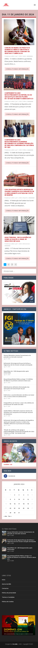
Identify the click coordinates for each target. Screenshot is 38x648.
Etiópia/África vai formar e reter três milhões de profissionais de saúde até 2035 (19, 403)
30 (14, 513)
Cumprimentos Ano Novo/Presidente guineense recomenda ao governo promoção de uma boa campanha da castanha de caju (19, 143)
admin (12, 56)
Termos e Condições (8, 597)
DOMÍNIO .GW (8, 464)
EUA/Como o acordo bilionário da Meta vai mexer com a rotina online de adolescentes (19, 395)
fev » (9, 516)
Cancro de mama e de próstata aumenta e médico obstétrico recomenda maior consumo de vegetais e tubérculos (17, 50)
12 (28, 499)
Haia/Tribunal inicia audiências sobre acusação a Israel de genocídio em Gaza (18, 239)
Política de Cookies (8, 601)
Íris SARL (15, 644)
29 (10, 513)
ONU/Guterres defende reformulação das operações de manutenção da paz (16, 387)
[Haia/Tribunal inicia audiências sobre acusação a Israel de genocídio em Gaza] (19, 225)
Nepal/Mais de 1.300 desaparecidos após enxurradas (16, 372)
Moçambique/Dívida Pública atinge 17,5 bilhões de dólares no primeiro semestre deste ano (18, 380)
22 (10, 508)
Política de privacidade (9, 593)
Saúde (24, 56)
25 (23, 508)
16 (14, 504)
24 (19, 508)
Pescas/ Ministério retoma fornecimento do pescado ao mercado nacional (17, 356)
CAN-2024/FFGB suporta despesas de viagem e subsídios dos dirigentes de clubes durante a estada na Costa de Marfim (19, 192)
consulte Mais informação (17, 69)
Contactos (5, 588)
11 (23, 499)
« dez (5, 516)
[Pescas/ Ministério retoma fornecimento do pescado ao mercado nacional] (4, 533)
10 (19, 499)
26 (28, 508)
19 (28, 504)
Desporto (25, 198)
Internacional (26, 244)
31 (19, 513)
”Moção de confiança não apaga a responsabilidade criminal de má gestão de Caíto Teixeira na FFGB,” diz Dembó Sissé (19, 431)
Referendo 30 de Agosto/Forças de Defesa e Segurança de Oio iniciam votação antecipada (18, 364)
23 (14, 508)
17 (19, 504)
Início (3, 579)
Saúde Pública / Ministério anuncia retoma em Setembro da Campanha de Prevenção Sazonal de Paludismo (18, 412)
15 (10, 504)
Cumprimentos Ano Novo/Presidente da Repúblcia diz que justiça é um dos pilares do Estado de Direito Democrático (19, 96)
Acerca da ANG (6, 584)
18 (23, 504)
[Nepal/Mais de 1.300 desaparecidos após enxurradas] (4, 549)
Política (24, 101)
